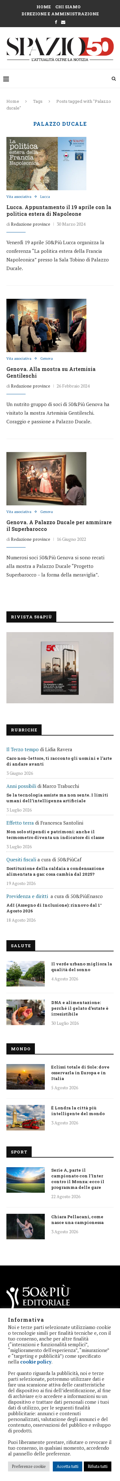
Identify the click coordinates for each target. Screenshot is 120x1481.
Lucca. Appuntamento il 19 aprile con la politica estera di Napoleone (58, 210)
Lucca (45, 197)
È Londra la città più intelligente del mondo (78, 1110)
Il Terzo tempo (22, 749)
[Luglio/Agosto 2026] (60, 667)
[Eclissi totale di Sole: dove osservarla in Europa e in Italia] (25, 1077)
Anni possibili (21, 786)
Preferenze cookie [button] (29, 1466)
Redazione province (30, 224)
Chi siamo (68, 7)
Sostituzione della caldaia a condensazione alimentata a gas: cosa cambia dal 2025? (55, 871)
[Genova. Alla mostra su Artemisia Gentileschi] (46, 325)
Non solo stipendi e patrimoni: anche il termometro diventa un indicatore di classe (55, 834)
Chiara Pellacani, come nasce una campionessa (77, 1219)
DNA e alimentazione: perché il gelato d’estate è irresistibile (79, 1008)
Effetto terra (20, 823)
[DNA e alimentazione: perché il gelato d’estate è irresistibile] (25, 1012)
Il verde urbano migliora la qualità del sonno (81, 966)
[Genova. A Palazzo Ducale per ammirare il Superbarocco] (46, 478)
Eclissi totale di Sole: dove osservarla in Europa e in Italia (80, 1072)
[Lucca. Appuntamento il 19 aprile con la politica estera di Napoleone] (46, 163)
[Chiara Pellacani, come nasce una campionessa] (25, 1226)
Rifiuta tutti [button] (98, 1466)
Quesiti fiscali (21, 859)
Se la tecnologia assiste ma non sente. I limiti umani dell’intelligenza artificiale (57, 798)
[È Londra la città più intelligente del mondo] (25, 1117)
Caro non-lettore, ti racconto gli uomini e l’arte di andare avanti (59, 761)
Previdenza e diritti (27, 896)
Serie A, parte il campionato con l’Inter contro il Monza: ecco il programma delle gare (77, 1178)
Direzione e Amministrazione (60, 14)
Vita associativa (18, 197)
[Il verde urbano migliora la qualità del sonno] (25, 973)
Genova (46, 359)
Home (43, 7)
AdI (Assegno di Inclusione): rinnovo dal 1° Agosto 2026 (54, 908)
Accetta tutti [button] (67, 1466)
